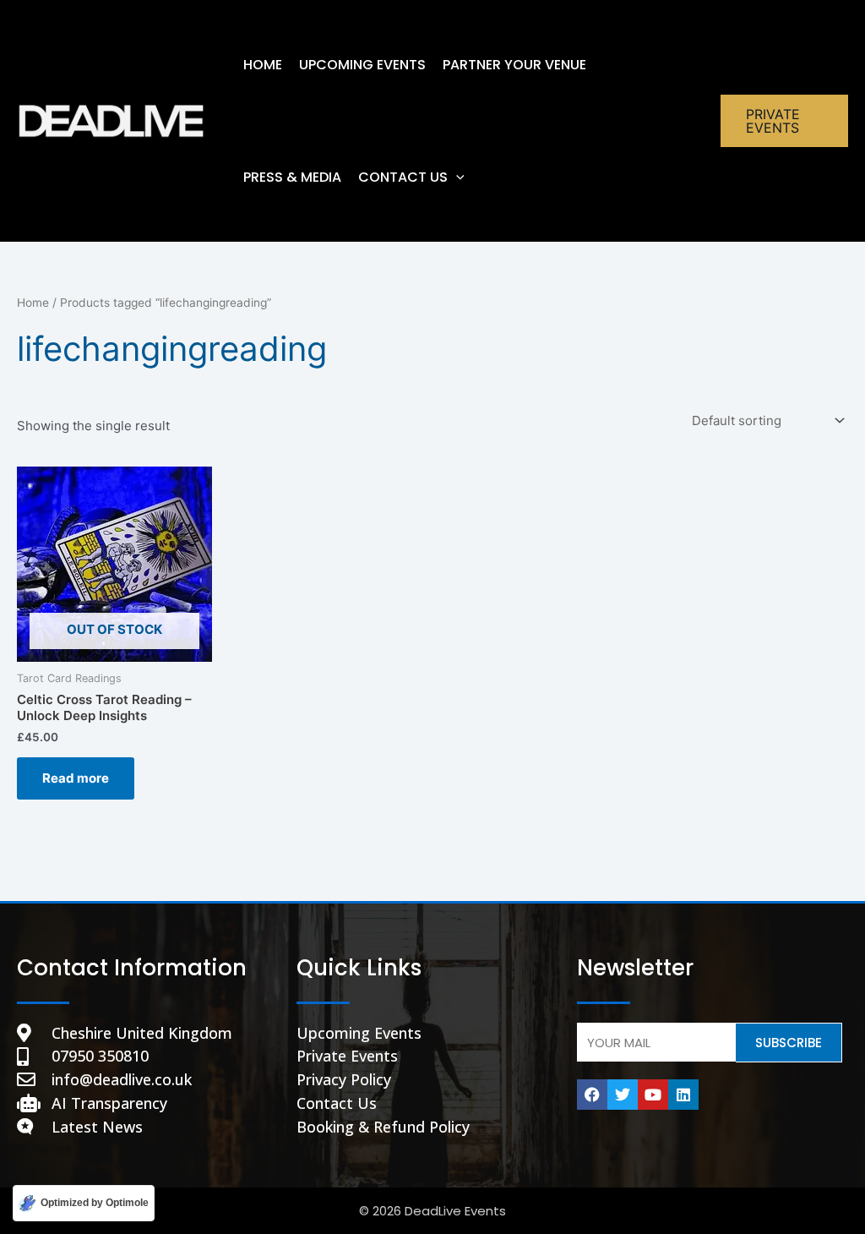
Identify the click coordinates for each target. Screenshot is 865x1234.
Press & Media (292, 177)
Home (33, 302)
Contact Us (403, 177)
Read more (75, 778)
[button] (456, 177)
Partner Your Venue (514, 64)
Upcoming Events (362, 64)
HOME (262, 64)
